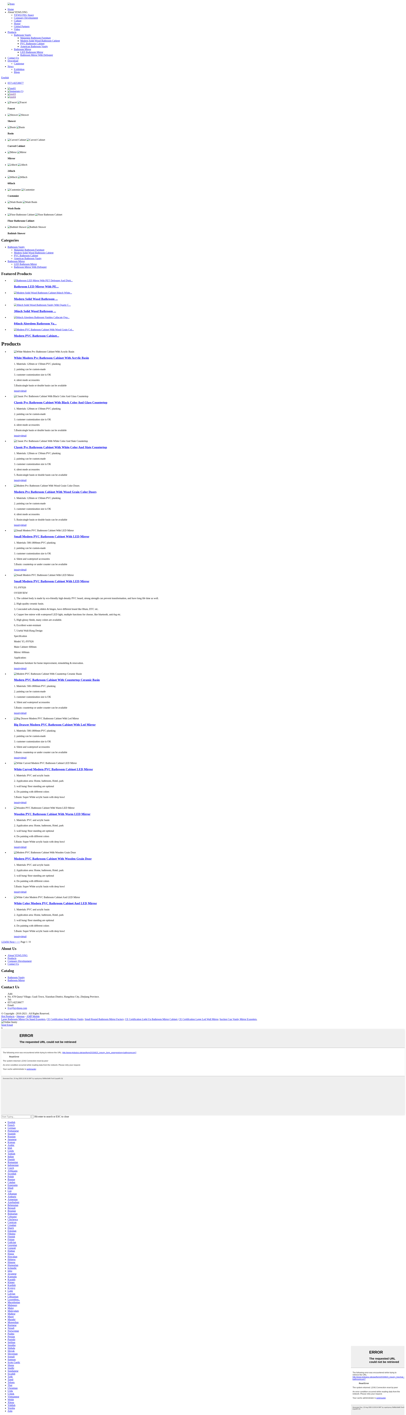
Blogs (17, 72)
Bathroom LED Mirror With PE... (36, 286)
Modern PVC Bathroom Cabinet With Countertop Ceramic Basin (57, 680)
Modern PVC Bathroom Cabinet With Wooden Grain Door (53, 858)
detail (23, 391)
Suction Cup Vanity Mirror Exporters (238, 1019)
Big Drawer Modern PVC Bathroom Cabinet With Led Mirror (55, 724)
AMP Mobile (33, 1016)
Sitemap (20, 1016)
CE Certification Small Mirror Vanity (65, 1019)
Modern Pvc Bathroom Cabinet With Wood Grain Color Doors (55, 492)
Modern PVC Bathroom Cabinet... (36, 335)
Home (11, 9)
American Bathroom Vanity (34, 46)
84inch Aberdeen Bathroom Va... (35, 323)
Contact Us (13, 58)
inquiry (17, 391)
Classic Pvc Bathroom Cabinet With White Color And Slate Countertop (60, 447)
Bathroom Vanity (22, 35)
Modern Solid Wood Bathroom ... (36, 299)
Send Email (7, 1025)
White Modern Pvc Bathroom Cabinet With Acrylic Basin (51, 358)
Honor (17, 23)
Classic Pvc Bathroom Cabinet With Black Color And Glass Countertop (60, 402)
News (10, 66)
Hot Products (7, 1016)
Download (13, 60)
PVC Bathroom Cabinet (32, 43)
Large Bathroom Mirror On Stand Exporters (23, 1019)
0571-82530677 (16, 83)
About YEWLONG (18, 955)
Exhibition (19, 69)
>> (18, 942)
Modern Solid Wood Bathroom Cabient (40, 40)
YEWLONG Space (24, 15)
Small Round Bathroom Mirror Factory (104, 1019)
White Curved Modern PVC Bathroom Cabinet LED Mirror (53, 769)
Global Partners (21, 26)
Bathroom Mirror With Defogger (36, 55)
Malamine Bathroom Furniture (35, 38)
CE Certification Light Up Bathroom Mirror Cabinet (151, 1019)
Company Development (26, 18)
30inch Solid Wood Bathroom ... (35, 311)
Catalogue (19, 63)
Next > (13, 942)
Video (17, 29)
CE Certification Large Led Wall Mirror (198, 1019)
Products (12, 32)
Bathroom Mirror (22, 49)
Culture (17, 20)
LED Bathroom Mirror (31, 52)
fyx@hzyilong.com (17, 1008)
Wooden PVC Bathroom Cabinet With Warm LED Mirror (52, 814)
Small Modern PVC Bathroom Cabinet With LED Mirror (51, 536)
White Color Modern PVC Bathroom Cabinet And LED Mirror (55, 903)
